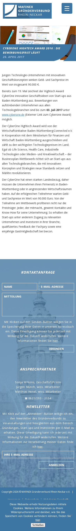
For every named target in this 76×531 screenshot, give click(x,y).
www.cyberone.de (13, 114)
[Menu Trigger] (67, 8)
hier (55, 341)
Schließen (38, 525)
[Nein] (71, 515)
